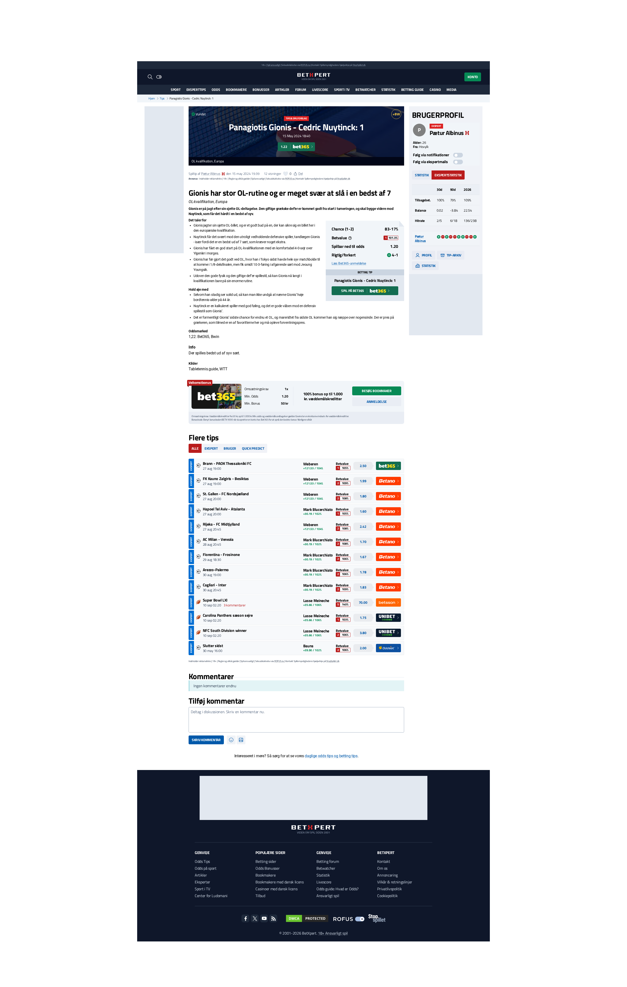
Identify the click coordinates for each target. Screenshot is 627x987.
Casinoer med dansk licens (276, 889)
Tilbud (260, 896)
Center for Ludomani (211, 896)
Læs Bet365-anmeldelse (349, 263)
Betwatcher (365, 89)
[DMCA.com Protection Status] (307, 918)
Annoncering (387, 875)
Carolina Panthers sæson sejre (228, 615)
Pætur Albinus (210, 173)
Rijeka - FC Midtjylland (221, 524)
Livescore (320, 89)
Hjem (151, 98)
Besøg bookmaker (377, 390)
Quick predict (253, 448)
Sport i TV (342, 89)
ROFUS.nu (305, 65)
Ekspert (211, 448)
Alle (195, 448)
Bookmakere (236, 89)
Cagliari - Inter (214, 585)
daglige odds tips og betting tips (331, 756)
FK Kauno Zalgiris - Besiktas (226, 478)
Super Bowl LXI (215, 600)
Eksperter (202, 882)
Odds (216, 89)
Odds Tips (202, 861)
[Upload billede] (241, 739)
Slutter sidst (213, 646)
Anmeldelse (377, 401)
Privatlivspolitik (389, 889)
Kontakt (383, 861)
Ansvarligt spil (327, 896)
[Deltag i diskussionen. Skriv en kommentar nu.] (296, 720)
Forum (300, 89)
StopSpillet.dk (359, 65)
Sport (176, 89)
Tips (162, 98)
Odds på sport (206, 868)
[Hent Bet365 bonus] (216, 396)
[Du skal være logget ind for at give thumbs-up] (286, 174)
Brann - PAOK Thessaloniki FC (227, 463)
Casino (435, 89)
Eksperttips (196, 89)
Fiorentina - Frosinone (221, 554)
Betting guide (412, 89)
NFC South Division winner (225, 630)
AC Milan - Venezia (218, 539)
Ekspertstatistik (448, 174)
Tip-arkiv (453, 255)
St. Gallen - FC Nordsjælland (226, 494)
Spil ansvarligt (273, 65)
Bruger (230, 448)
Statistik (388, 89)
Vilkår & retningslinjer (394, 882)
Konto (473, 76)
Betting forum (327, 861)
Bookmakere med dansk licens (279, 882)
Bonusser (261, 89)
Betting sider (265, 861)
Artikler (282, 89)
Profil (426, 255)
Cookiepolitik (387, 896)
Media (451, 89)
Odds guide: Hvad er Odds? (337, 889)
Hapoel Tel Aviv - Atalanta (224, 509)
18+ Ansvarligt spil (333, 933)
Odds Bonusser (267, 868)
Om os (382, 868)
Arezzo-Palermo (216, 570)
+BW (396, 114)
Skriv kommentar (206, 739)
